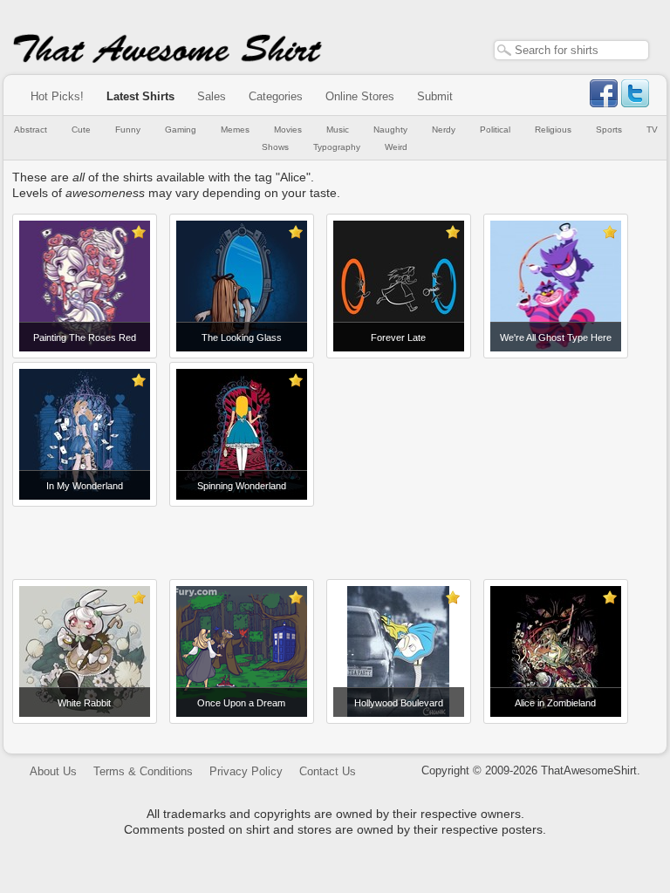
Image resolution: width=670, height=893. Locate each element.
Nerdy (443, 129)
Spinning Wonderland (241, 486)
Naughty (390, 129)
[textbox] (571, 50)
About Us (53, 771)
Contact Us (327, 771)
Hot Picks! (57, 96)
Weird (396, 147)
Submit (435, 96)
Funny (127, 129)
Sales (211, 96)
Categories (276, 96)
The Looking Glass (242, 337)
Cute (81, 129)
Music (337, 129)
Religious (553, 129)
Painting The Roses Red (84, 337)
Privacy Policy (246, 771)
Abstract (30, 129)
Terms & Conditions (143, 771)
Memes (235, 129)
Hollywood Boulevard (398, 703)
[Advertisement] (335, 536)
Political (495, 129)
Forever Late (398, 337)
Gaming (180, 129)
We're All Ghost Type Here (556, 337)
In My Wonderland (84, 486)
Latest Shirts (140, 96)
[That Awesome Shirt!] (167, 59)
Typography (336, 147)
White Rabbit (84, 703)
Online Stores (359, 96)
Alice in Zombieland (555, 703)
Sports (609, 129)
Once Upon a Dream (241, 703)
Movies (288, 129)
